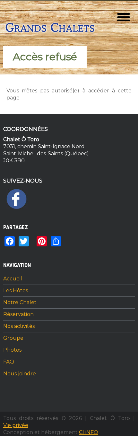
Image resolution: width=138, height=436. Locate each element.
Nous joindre (19, 373)
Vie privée (15, 425)
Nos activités (19, 326)
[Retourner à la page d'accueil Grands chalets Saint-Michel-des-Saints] (50, 29)
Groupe (13, 338)
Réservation (18, 314)
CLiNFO (88, 432)
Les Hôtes (15, 290)
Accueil (12, 278)
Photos (12, 350)
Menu (123, 17)
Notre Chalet (20, 302)
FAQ (8, 361)
